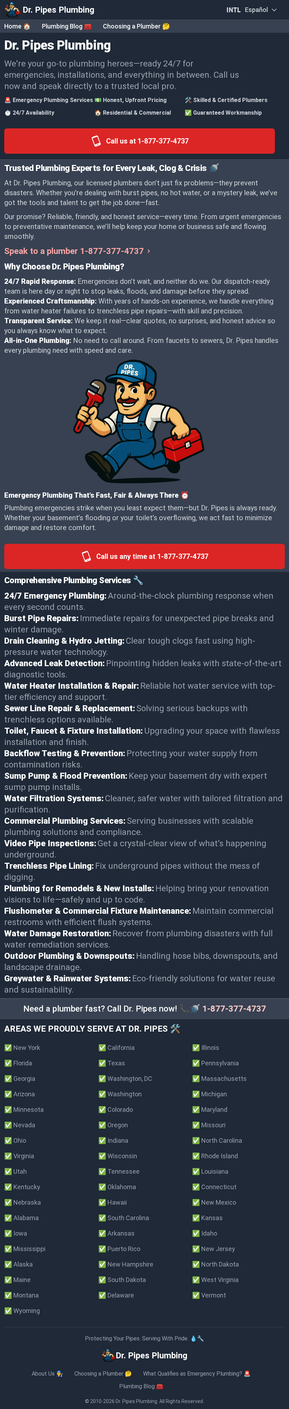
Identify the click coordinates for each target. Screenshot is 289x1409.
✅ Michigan (209, 1094)
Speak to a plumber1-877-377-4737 (74, 251)
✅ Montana (21, 1295)
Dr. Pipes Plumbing (136, 1401)
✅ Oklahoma (117, 1187)
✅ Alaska (18, 1264)
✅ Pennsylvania (215, 1063)
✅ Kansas (207, 1218)
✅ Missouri (209, 1125)
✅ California (116, 1047)
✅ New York (22, 1047)
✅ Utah (15, 1171)
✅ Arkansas (116, 1233)
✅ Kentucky (22, 1187)
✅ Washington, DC (125, 1078)
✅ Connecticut (214, 1187)
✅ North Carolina (217, 1140)
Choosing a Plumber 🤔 (136, 26)
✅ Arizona (19, 1094)
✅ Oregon (113, 1125)
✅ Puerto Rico (119, 1248)
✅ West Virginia (215, 1279)
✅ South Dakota (122, 1279)
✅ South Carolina (123, 1218)
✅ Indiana (113, 1140)
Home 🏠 (17, 26)
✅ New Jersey (213, 1248)
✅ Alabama (21, 1218)
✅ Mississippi (24, 1248)
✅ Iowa (15, 1233)
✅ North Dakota (215, 1264)
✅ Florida (18, 1063)
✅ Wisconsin (117, 1156)
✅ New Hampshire (125, 1264)
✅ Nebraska (22, 1202)
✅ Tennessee (119, 1171)
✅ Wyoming (22, 1310)
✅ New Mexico (214, 1202)
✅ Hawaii (112, 1202)
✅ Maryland (209, 1109)
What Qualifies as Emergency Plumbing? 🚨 (197, 1373)
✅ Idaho (204, 1233)
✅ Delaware (116, 1295)
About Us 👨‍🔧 (47, 1373)
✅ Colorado (115, 1109)
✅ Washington (120, 1094)
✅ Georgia (19, 1078)
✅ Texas (111, 1063)
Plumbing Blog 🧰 (67, 26)
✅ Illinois (205, 1047)
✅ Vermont (209, 1295)
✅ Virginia (19, 1156)
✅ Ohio (15, 1140)
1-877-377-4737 (234, 1009)
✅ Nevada (19, 1125)
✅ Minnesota (24, 1109)
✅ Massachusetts (219, 1078)
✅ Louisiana (210, 1171)
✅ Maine (17, 1279)
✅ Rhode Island (215, 1156)
